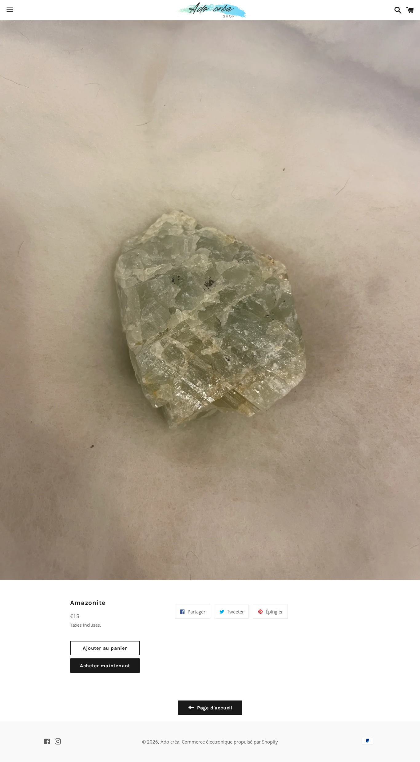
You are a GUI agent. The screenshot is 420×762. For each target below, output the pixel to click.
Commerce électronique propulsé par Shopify (230, 742)
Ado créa (169, 742)
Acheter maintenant (105, 666)
